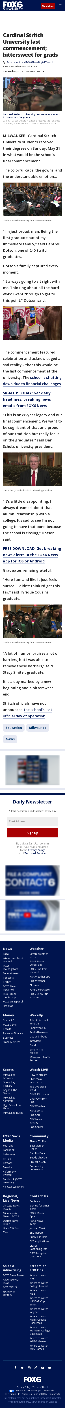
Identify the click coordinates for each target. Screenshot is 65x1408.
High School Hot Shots (12, 1106)
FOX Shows (36, 1126)
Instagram (9, 1154)
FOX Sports (36, 1110)
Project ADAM (38, 1162)
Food (33, 1045)
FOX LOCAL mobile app (10, 995)
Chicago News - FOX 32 (12, 1207)
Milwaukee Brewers (9, 1076)
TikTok (7, 1158)
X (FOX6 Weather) (13, 1186)
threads (36, 1368)
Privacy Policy (36, 850)
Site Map (8, 1006)
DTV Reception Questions (38, 1254)
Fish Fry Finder (38, 1153)
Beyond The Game (10, 1091)
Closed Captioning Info (38, 1247)
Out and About (38, 1036)
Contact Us (39, 1196)
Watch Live (48, 6)
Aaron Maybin (14, 62)
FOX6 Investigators (10, 967)
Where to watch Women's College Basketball (40, 1330)
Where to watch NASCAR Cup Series (39, 1301)
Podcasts (8, 977)
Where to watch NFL (39, 1276)
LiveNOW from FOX (38, 1100)
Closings (34, 985)
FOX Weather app (40, 976)
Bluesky (7, 1167)
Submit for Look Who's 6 (39, 1022)
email (50, 1368)
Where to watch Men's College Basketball (39, 1320)
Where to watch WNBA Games (39, 1339)
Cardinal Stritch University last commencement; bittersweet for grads (32, 116)
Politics (7, 982)
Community (39, 1136)
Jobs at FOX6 (37, 1228)
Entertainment (11, 973)
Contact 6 (8, 1020)
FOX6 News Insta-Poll (10, 988)
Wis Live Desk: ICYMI (38, 1088)
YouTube (8, 1145)
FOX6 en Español (13, 1001)
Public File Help (38, 1237)
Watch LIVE (39, 1069)
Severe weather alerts (39, 955)
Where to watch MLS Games (39, 1347)
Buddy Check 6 (38, 1157)
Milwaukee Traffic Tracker (40, 1058)
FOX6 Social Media (12, 1138)
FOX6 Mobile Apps (37, 1214)
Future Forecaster (40, 989)
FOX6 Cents (10, 1024)
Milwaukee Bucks (13, 1112)
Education (32, 66)
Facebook (8, 1150)
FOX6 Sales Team (13, 1275)
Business (8, 1037)
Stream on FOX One (38, 1268)
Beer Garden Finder (37, 1147)
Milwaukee (38, 727)
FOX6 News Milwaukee (14, 66)
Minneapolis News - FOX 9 (11, 1214)
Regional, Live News (11, 1198)
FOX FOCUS (10, 1287)
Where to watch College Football (39, 1284)
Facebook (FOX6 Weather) (12, 1180)
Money (8, 1015)
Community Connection (36, 1167)
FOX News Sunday (36, 1120)
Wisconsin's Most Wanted (13, 959)
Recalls (7, 1029)
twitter (22, 1368)
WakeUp (36, 1015)
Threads (7, 1163)
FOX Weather (37, 981)
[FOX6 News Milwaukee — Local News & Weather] (13, 5)
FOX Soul (35, 1115)
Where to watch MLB (39, 1292)
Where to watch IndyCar (39, 1310)
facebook (15, 1368)
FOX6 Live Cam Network (38, 970)
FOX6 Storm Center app (37, 963)
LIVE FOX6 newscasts (36, 1080)
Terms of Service (35, 853)
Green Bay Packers (9, 1084)
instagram (29, 1368)
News (10, 739)
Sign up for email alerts (39, 1207)
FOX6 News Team (36, 1222)
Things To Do (38, 1141)
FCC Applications (39, 1241)
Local (6, 954)
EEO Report (36, 1232)
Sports (8, 1069)
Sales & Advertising (12, 1268)
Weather (37, 948)
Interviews (36, 1041)
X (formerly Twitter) (9, 1173)
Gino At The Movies (37, 1051)
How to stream (38, 1074)
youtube (43, 1368)
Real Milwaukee (39, 1032)
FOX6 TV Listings (39, 1094)
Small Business (11, 1042)
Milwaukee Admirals (9, 1099)
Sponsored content (9, 1293)
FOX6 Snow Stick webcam (39, 995)
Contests (35, 1201)
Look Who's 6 (38, 1028)
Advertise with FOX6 (11, 1281)
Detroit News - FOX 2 (11, 1222)
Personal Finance (13, 1033)
